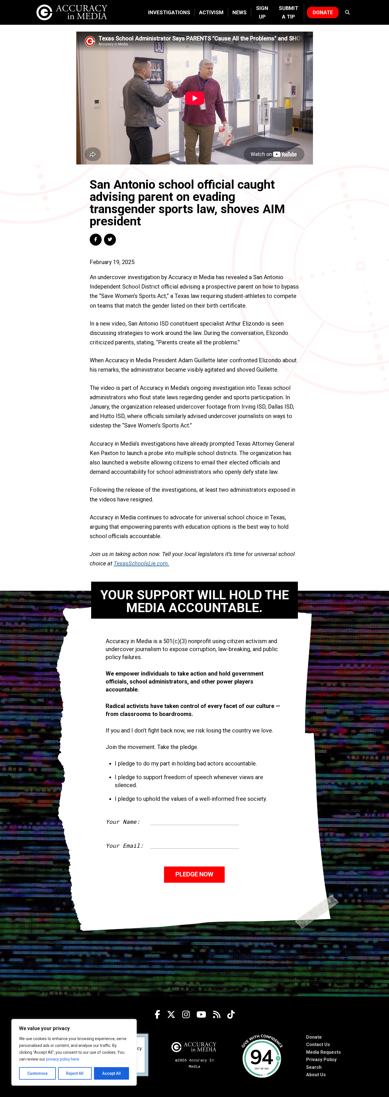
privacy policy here (62, 1059)
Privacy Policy (321, 1059)
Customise (37, 1073)
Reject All (74, 1073)
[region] (74, 1052)
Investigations (169, 12)
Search (314, 1067)
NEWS (239, 12)
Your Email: (124, 845)
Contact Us (318, 1044)
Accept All (111, 1073)
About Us (316, 1074)
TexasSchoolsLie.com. (141, 563)
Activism (211, 12)
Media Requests (323, 1052)
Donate (323, 12)
